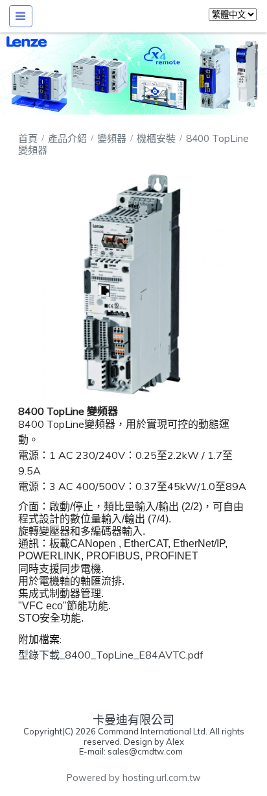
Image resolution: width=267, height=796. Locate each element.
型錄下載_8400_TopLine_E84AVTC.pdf (110, 654)
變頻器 (111, 138)
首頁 (28, 138)
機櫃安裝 (156, 138)
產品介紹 (68, 138)
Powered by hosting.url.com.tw (134, 778)
